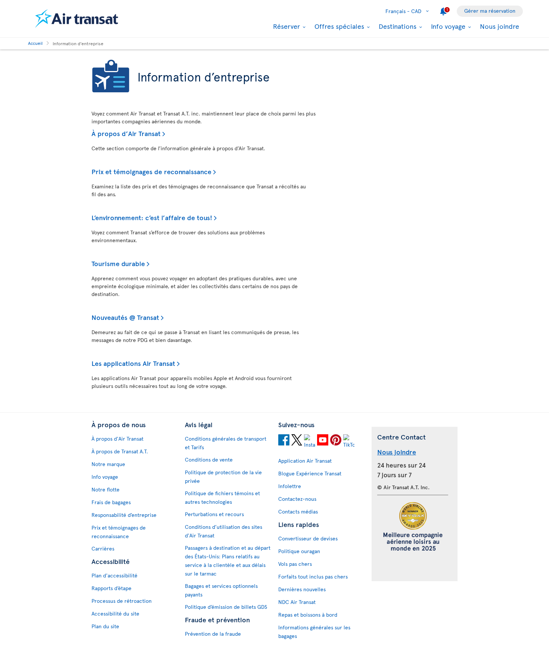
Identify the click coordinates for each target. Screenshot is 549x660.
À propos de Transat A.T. (120, 451)
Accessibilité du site (115, 613)
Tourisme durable (118, 263)
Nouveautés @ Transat (125, 317)
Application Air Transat (305, 460)
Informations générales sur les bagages (314, 631)
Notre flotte (106, 489)
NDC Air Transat (297, 601)
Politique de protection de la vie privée (223, 476)
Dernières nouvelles (302, 589)
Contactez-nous (297, 498)
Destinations (396, 26)
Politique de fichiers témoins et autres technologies (222, 497)
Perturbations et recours (214, 514)
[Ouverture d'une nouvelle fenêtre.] (283, 441)
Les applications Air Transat (133, 363)
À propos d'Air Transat (117, 438)
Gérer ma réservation (489, 10)
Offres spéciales (338, 26)
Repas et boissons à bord (307, 614)
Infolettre (289, 486)
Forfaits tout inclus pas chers (313, 576)
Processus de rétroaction (122, 600)
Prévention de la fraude (213, 633)
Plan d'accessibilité (114, 575)
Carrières (103, 548)
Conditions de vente (209, 459)
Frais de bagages (111, 502)
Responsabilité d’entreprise (124, 514)
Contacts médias (298, 511)
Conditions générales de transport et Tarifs (225, 443)
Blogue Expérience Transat (309, 473)
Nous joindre (499, 26)
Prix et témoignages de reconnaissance (151, 171)
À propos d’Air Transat (126, 133)
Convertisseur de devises (308, 538)
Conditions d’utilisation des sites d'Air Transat (223, 531)
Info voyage (447, 26)
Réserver (285, 26)
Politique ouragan (299, 551)
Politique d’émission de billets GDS (226, 606)
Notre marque (108, 464)
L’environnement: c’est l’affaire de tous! (152, 217)
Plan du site (105, 626)
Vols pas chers (295, 563)
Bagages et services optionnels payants (221, 590)
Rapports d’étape (111, 588)
